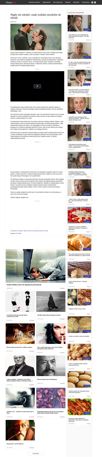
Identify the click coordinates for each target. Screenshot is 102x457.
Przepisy (76, 2)
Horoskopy (47, 2)
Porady (68, 2)
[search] (95, 2)
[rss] (92, 2)
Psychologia (58, 2)
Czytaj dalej (36, 453)
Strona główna (34, 2)
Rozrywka (86, 2)
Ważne (11, 2)
